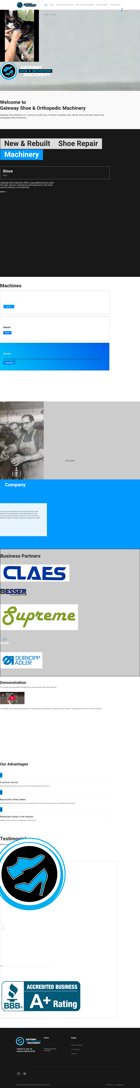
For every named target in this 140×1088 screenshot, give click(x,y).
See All (9, 306)
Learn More (9, 363)
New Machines (115, 5)
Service (46, 14)
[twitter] (25, 1074)
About (52, 5)
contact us (7, 96)
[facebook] (19, 1074)
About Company (76, 1045)
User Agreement (119, 1084)
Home (45, 5)
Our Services (75, 1049)
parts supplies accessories (64, 5)
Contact (53, 14)
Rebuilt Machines (101, 5)
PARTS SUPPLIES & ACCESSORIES (85, 5)
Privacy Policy (109, 1084)
